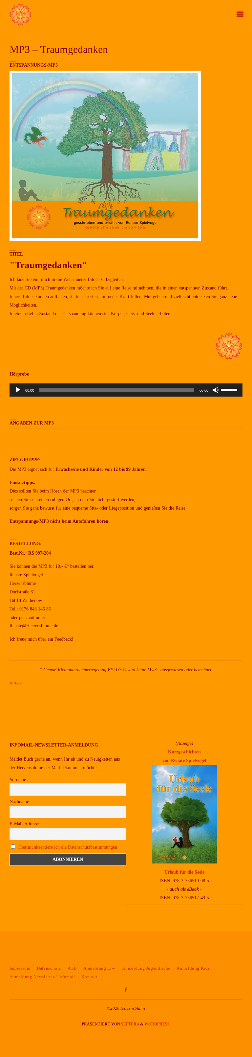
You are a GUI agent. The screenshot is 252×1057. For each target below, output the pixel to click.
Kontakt (89, 976)
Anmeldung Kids (193, 968)
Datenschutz (49, 968)
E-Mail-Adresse (24, 823)
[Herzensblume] (21, 13)
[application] (126, 390)
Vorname (18, 779)
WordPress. (157, 1024)
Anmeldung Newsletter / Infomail (42, 976)
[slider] (230, 389)
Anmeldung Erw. (99, 968)
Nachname (19, 801)
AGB (72, 968)
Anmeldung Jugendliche (146, 968)
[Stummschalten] (215, 390)
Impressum (20, 968)
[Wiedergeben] (18, 390)
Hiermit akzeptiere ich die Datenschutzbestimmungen (67, 847)
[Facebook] (126, 990)
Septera (129, 1024)
